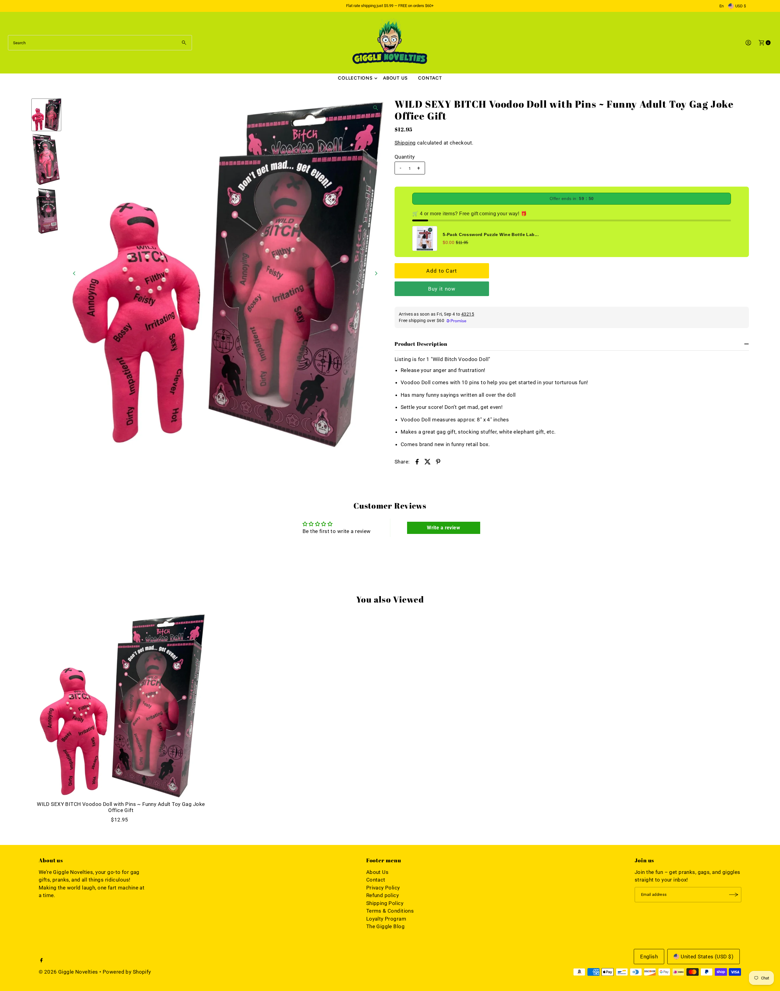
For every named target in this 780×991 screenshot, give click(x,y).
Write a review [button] (443, 528)
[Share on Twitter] (427, 461)
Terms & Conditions (390, 911)
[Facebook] (41, 960)
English (649, 956)
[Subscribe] (733, 894)
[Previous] (74, 273)
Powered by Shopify (127, 972)
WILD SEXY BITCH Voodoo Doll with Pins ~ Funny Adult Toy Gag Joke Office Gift (121, 807)
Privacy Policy (383, 888)
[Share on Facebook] (417, 461)
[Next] (375, 273)
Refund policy (382, 895)
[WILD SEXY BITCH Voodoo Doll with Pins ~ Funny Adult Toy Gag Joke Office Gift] (121, 705)
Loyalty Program (386, 919)
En (721, 6)
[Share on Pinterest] (438, 461)
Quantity (405, 157)
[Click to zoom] (375, 108)
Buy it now (442, 289)
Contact (430, 78)
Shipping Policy (384, 903)
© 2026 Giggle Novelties (68, 972)
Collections (355, 78)
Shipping (405, 143)
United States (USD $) (707, 956)
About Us (395, 78)
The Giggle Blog (385, 926)
